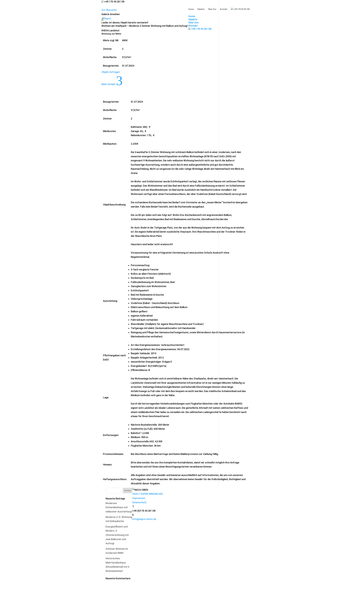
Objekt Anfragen (110, 72)
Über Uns (212, 9)
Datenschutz (139, 502)
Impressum (138, 498)
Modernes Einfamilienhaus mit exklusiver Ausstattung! (119, 507)
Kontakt (223, 9)
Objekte (200, 9)
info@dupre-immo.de (144, 519)
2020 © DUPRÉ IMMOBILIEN (147, 493)
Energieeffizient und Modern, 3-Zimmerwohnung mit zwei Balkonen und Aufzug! (117, 535)
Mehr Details (112, 84)
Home (191, 9)
